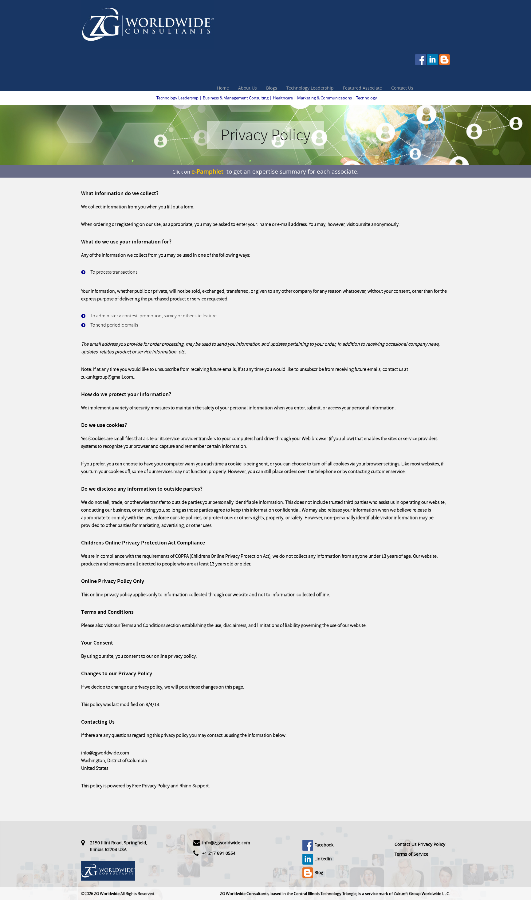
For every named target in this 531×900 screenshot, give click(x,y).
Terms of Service (411, 854)
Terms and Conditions (143, 625)
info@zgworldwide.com (105, 753)
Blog (318, 872)
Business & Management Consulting (236, 98)
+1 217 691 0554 (218, 853)
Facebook (323, 845)
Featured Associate (362, 88)
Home (223, 88)
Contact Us (402, 88)
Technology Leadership (310, 88)
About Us (247, 88)
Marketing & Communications (324, 98)
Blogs (271, 88)
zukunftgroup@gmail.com (107, 377)
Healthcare (283, 98)
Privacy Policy (431, 844)
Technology (366, 98)
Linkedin (322, 859)
